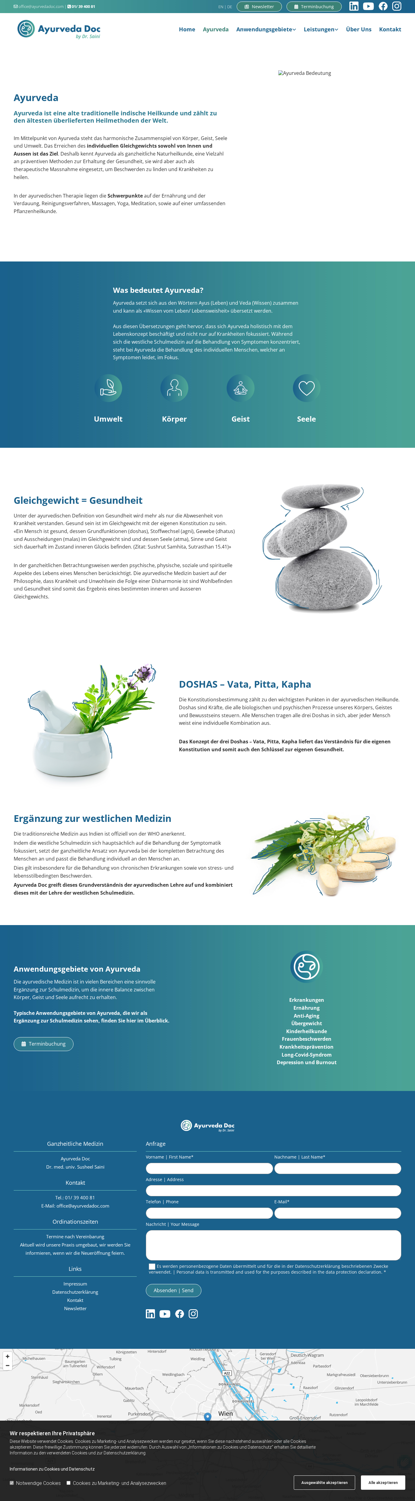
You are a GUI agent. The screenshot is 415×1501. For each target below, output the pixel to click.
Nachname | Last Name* (299, 1157)
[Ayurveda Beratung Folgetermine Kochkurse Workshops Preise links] (336, 29)
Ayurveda (216, 29)
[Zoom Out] (7, 1365)
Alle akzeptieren (383, 1482)
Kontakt (390, 29)
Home (187, 29)
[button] (314, 7)
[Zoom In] (7, 1356)
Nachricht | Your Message (172, 1224)
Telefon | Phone (162, 1202)
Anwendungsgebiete (264, 29)
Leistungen (319, 29)
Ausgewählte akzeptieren (324, 1482)
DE (229, 6)
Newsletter (75, 1308)
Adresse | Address (165, 1179)
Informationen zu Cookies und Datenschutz (52, 1469)
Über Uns (359, 29)
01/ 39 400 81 (80, 1197)
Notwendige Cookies (38, 1483)
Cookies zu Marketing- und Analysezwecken (119, 1483)
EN (220, 6)
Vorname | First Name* (170, 1157)
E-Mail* (282, 1202)
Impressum (75, 1284)
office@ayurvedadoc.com (41, 6)
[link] (262, 29)
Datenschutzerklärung (75, 1292)
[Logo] (59, 29)
